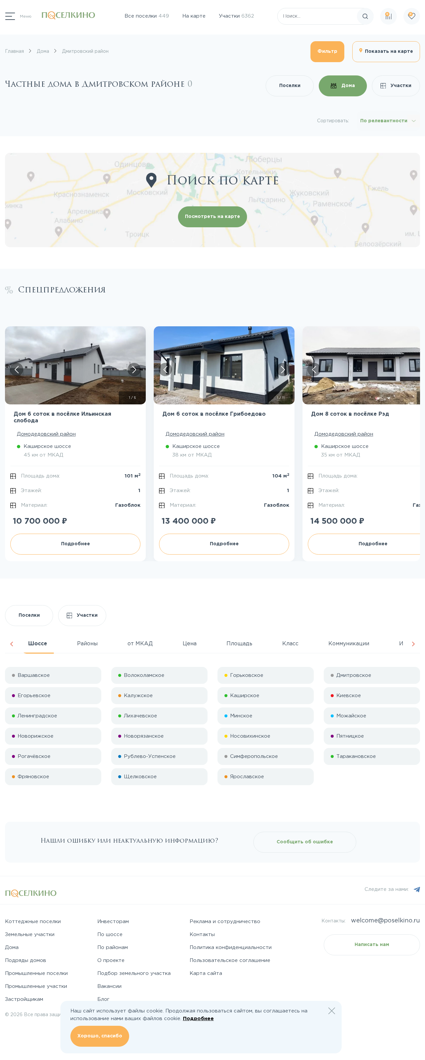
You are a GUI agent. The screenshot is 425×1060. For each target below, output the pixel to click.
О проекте (111, 960)
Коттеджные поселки (33, 921)
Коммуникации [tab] (348, 643)
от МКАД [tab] (140, 643)
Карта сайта (206, 973)
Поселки (289, 86)
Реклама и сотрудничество (225, 921)
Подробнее (75, 544)
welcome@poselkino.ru (385, 920)
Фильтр (327, 51)
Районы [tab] (87, 643)
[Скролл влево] (16, 369)
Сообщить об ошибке (305, 842)
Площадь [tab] (239, 643)
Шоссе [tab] (37, 643)
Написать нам (372, 945)
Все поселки (147, 16)
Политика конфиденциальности (231, 947)
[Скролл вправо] (134, 369)
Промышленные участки (36, 986)
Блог (103, 999)
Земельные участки (29, 934)
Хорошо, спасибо (99, 1036)
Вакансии (109, 986)
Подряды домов (25, 960)
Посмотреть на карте (212, 217)
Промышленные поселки (36, 973)
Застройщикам (24, 999)
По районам (112, 947)
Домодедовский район (46, 434)
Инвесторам (113, 921)
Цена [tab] (190, 643)
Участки (236, 16)
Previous (11, 644)
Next (413, 644)
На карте (194, 16)
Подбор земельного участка (134, 973)
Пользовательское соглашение (230, 960)
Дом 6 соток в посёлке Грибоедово (214, 414)
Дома (347, 86)
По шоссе (110, 934)
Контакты (202, 934)
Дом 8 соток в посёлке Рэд (350, 414)
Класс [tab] (290, 643)
